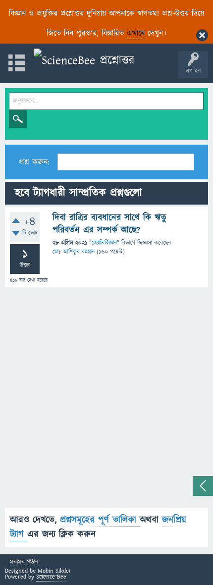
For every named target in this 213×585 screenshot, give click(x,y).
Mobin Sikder (54, 571)
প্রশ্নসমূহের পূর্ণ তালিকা (100, 520)
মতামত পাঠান (24, 562)
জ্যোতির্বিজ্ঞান (104, 243)
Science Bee (51, 577)
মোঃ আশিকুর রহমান (74, 252)
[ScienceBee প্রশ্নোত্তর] (84, 61)
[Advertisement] (106, 401)
